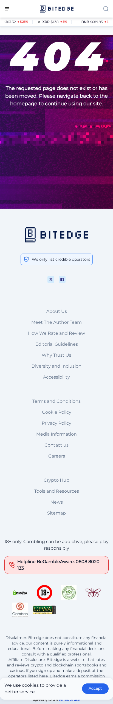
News (56, 502)
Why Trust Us (56, 355)
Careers (56, 456)
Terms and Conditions (56, 401)
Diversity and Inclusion (56, 366)
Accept (95, 688)
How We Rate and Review (56, 333)
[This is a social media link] (50, 279)
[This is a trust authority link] (69, 592)
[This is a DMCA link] (20, 592)
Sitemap (56, 513)
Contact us (56, 445)
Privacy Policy (56, 423)
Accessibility (56, 377)
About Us (56, 311)
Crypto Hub (56, 480)
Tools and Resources (56, 491)
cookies (30, 685)
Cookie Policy (56, 412)
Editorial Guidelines (56, 344)
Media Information (56, 434)
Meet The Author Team (56, 322)
